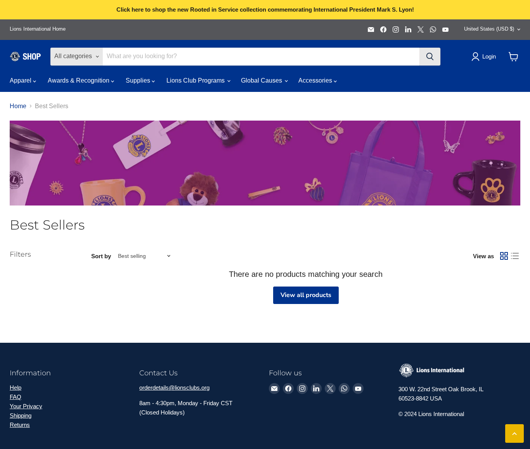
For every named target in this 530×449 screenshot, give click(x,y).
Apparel (21, 80)
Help (15, 387)
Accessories (316, 80)
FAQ (15, 397)
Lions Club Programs (196, 80)
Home (18, 106)
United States (489, 29)
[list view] (514, 255)
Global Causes (262, 80)
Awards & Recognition (79, 80)
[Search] (429, 57)
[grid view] (504, 255)
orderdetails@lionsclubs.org (174, 387)
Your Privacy (26, 406)
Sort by (101, 256)
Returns (20, 424)
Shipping (20, 415)
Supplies (139, 80)
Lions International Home (38, 29)
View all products (306, 295)
